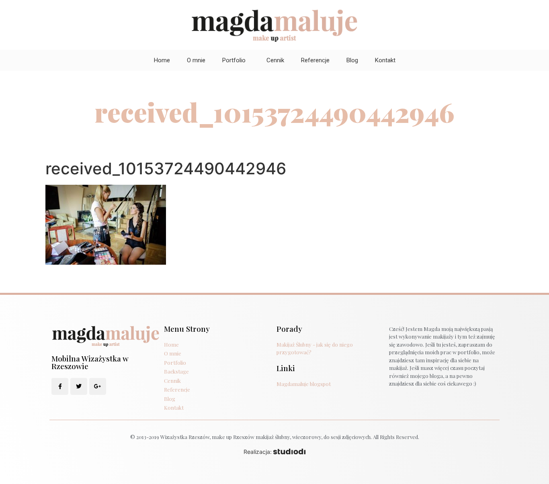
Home (162, 60)
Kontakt (385, 60)
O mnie (196, 60)
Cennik (275, 60)
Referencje (315, 60)
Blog (352, 60)
